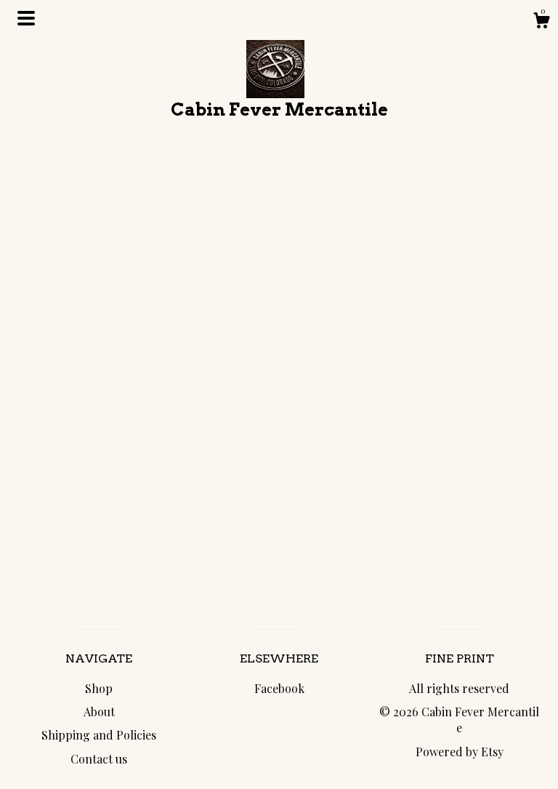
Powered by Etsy (460, 751)
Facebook (279, 688)
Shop (99, 688)
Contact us (98, 758)
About (99, 711)
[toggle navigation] (26, 18)
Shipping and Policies (98, 734)
